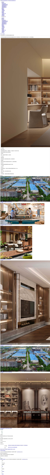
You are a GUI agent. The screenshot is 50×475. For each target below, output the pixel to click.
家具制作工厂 (22, 445)
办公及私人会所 (4, 13)
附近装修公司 (10, 445)
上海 (11, 447)
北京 (12, 447)
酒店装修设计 (26, 445)
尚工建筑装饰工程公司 (5, 4)
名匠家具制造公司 (4, 22)
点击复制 (3, 464)
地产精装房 (3, 31)
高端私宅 (3, 12)
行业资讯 (3, 11)
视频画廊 (3, 9)
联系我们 (3, 32)
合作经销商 (3, 10)
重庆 (8, 447)
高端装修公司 (18, 445)
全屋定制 (15, 445)
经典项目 (3, 28)
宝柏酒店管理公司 (4, 7)
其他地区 (16, 447)
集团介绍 (3, 18)
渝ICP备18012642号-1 (25, 459)
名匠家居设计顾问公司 (5, 21)
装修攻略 (13, 445)
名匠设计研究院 (4, 3)
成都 (14, 447)
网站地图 (4, 450)
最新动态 (3, 25)
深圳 (10, 447)
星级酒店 (3, 14)
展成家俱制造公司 (4, 6)
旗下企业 (3, 2)
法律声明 (1, 450)
